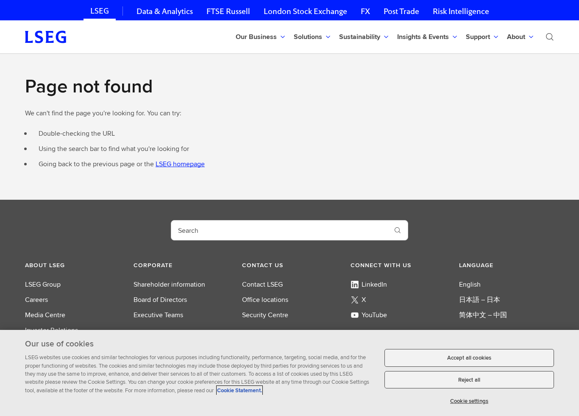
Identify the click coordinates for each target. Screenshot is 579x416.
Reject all (469, 380)
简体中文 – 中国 (483, 315)
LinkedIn (374, 284)
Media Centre (45, 315)
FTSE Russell (228, 11)
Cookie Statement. (239, 390)
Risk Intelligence (461, 11)
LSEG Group (43, 284)
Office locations (265, 299)
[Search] (549, 37)
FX (365, 11)
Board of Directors (160, 299)
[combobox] (279, 230)
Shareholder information (169, 284)
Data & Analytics (164, 11)
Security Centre (265, 315)
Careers (36, 299)
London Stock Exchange (305, 11)
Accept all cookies (469, 358)
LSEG (99, 11)
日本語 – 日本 (479, 299)
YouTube (374, 315)
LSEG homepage (180, 164)
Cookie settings (469, 401)
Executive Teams (158, 315)
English (470, 284)
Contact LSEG (262, 284)
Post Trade (401, 11)
